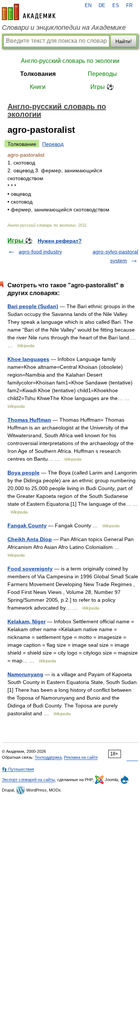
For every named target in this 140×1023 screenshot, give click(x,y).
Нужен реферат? (60, 241)
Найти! (123, 41)
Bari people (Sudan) (32, 306)
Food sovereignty (30, 569)
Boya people (23, 473)
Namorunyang (25, 674)
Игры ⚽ (102, 87)
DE (102, 5)
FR (129, 5)
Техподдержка (48, 757)
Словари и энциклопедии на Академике (64, 27)
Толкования (38, 74)
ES (115, 5)
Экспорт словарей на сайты (28, 779)
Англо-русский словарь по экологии (70, 61)
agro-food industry (40, 252)
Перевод (52, 144)
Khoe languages (28, 359)
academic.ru (29, 12)
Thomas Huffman (29, 420)
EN (88, 5)
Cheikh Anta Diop (29, 539)
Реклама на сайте (81, 757)
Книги (38, 87)
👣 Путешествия (18, 769)
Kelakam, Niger (26, 621)
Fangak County (27, 525)
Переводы (102, 74)
